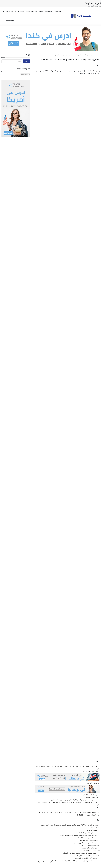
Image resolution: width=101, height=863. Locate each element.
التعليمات (34, 11)
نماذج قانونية (48, 11)
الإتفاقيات (40, 11)
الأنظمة (28, 11)
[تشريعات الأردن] (81, 15)
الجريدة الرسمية (10, 20)
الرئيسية (8, 11)
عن (12, 11)
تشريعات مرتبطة (25, 74)
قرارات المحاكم (57, 11)
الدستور (16, 11)
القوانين (22, 11)
